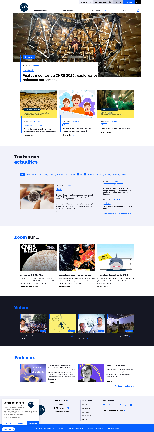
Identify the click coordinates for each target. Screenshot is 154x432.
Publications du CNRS (62, 412)
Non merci (8, 423)
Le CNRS (123, 11)
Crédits (61, 428)
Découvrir (60, 212)
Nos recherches (40, 11)
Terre (51, 174)
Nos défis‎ (96, 11)
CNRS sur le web (60, 408)
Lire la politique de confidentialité (12, 417)
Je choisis (20, 423)
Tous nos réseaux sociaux (110, 410)
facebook (120, 405)
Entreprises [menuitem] (86, 412)
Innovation (90, 174)
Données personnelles (95, 428)
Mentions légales (113, 428)
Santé (81, 174)
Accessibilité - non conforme (44, 428)
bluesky (104, 405)
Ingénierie (59, 174)
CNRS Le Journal (60, 401)
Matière (107, 174)
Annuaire (118, 2)
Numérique (43, 174)
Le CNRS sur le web (101, 2)
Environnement (71, 174)
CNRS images (59, 404)
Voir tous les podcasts (123, 386)
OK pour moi (33, 423)
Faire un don (129, 2)
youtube (131, 405)
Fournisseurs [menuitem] (86, 416)
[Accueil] (25, 7)
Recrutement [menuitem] (86, 408)
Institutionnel (31, 174)
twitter (109, 405)
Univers (124, 174)
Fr (137, 2)
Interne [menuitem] (84, 419)
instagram (125, 405)
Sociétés (116, 174)
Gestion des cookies (76, 428)
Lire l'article (28, 136)
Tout (22, 174)
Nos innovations (70, 11)
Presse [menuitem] (84, 405)
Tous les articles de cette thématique (117, 214)
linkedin (115, 405)
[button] (8, 429)
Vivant (99, 174)
